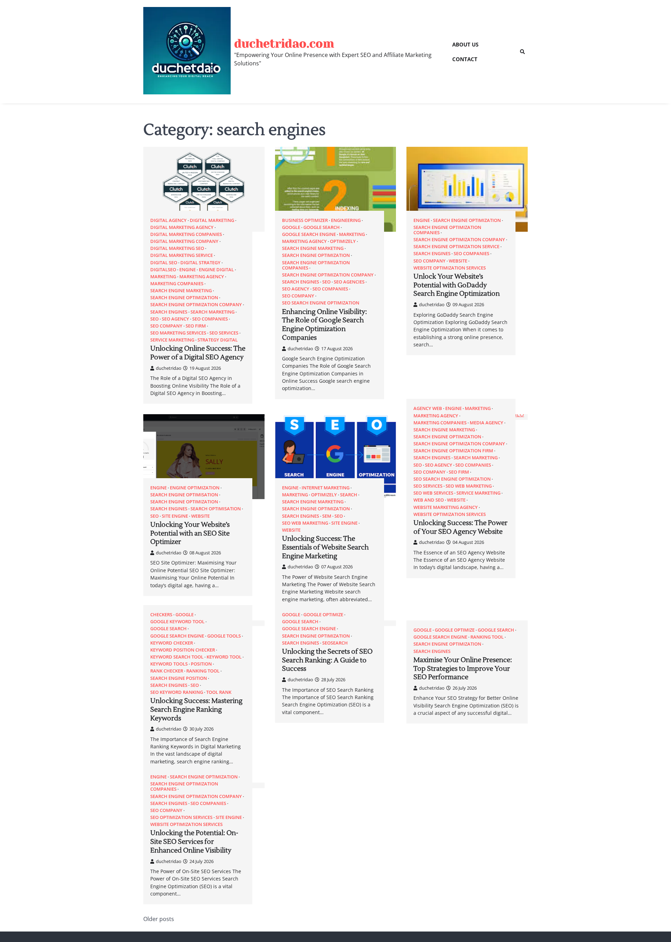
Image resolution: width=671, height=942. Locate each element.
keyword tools (169, 664)
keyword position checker (182, 650)
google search (321, 227)
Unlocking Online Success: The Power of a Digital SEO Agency (197, 352)
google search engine (309, 234)
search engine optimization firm (453, 450)
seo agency (175, 319)
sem (326, 516)
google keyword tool (177, 621)
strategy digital (217, 340)
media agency (486, 422)
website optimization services (449, 268)
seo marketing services (178, 333)
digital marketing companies (186, 234)
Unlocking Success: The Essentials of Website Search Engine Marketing (325, 547)
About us (465, 44)
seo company (166, 326)
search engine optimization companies (316, 265)
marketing (163, 276)
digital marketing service (181, 255)
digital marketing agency (182, 227)
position (201, 664)
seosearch (335, 643)
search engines (168, 312)
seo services (223, 333)
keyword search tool (176, 657)
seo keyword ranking (176, 692)
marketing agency (201, 276)
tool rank (218, 692)
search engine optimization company (196, 304)
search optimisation (215, 508)
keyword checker (171, 643)
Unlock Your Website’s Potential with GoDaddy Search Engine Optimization (456, 285)
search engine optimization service (456, 246)
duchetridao (168, 368)
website (458, 261)
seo (154, 319)
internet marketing (325, 487)
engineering (346, 220)
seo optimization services (181, 817)
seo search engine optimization (320, 302)
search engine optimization (184, 297)
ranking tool (202, 671)
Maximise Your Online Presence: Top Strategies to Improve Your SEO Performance (462, 669)
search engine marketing (181, 290)
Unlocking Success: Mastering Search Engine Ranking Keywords (196, 709)
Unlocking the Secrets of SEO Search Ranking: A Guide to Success (327, 660)
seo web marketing (305, 523)
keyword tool (224, 657)
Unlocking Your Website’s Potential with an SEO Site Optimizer (190, 533)
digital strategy (200, 262)
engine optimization (194, 487)
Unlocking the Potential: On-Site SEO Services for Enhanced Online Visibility (194, 842)
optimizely (343, 241)
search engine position (178, 678)
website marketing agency (445, 507)
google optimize (323, 614)
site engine (175, 516)
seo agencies (349, 282)
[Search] (522, 51)
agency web (427, 408)
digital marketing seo (177, 248)
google (291, 227)
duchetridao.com (284, 43)
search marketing (212, 312)
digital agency (168, 220)
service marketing (172, 340)
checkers (161, 614)
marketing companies (176, 283)
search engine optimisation (184, 494)
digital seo (163, 262)
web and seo (428, 500)
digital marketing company (184, 241)
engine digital (216, 269)
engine (187, 269)
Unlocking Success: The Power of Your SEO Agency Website (460, 527)
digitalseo (163, 269)
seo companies (210, 319)
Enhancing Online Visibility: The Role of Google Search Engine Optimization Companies (324, 325)
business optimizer (305, 220)
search (348, 494)
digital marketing (212, 220)
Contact (464, 59)
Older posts (158, 919)
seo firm (196, 326)
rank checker (166, 671)
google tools (224, 636)
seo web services (433, 493)
